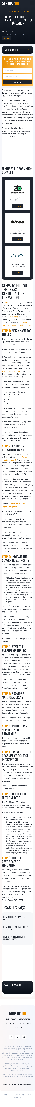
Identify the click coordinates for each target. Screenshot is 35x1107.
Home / (9, 11)
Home (7, 1019)
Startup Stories (24, 1019)
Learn (29, 1023)
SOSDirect (13, 317)
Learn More (17, 206)
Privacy (13, 1084)
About (13, 1019)
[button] (32, 3)
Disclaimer (6, 1084)
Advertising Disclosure (24, 1084)
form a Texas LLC (12, 303)
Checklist (21, 1023)
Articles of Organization (20, 11)
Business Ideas (9, 1023)
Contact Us (17, 1027)
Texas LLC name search (12, 371)
